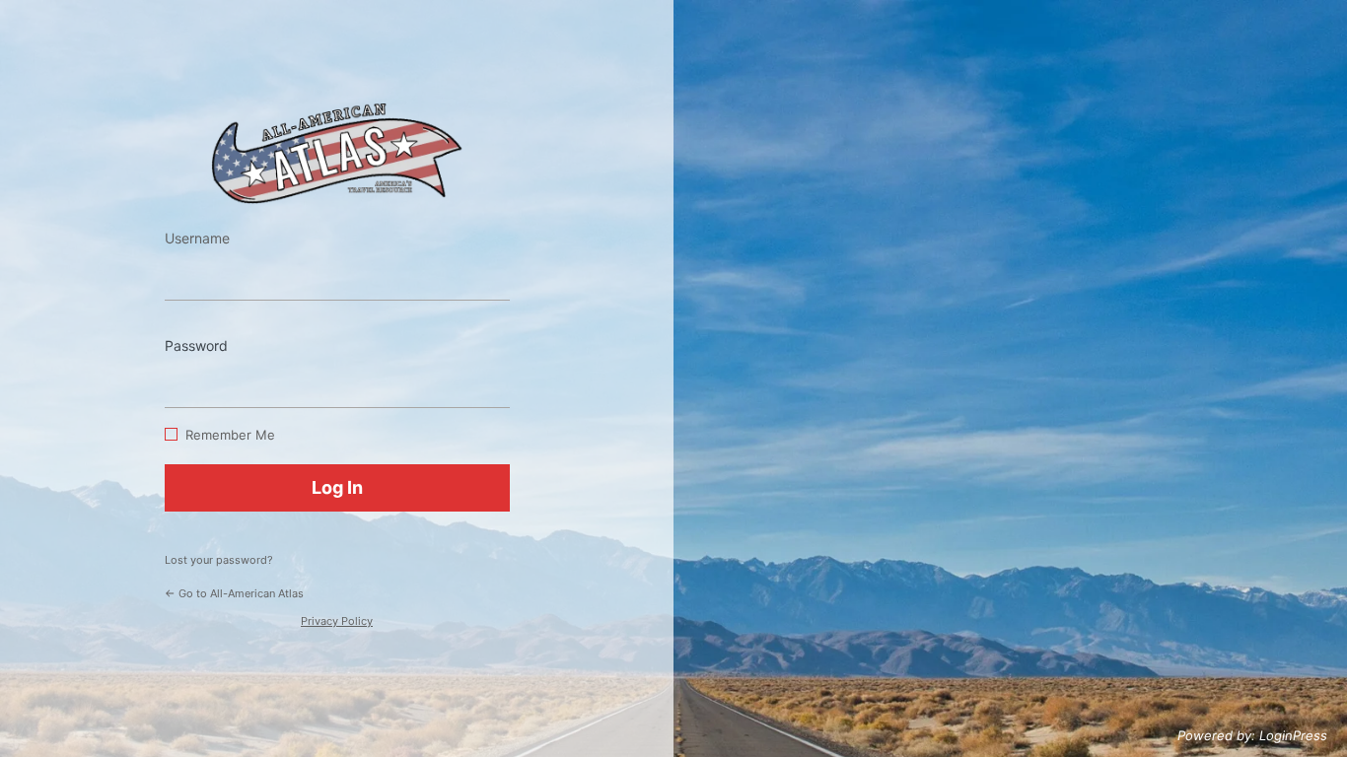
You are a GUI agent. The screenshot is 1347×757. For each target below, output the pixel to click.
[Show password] (490, 378)
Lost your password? (219, 560)
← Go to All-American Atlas (234, 593)
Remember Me (230, 435)
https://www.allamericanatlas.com (337, 153)
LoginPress (1293, 735)
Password (196, 345)
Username (197, 238)
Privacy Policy (337, 621)
